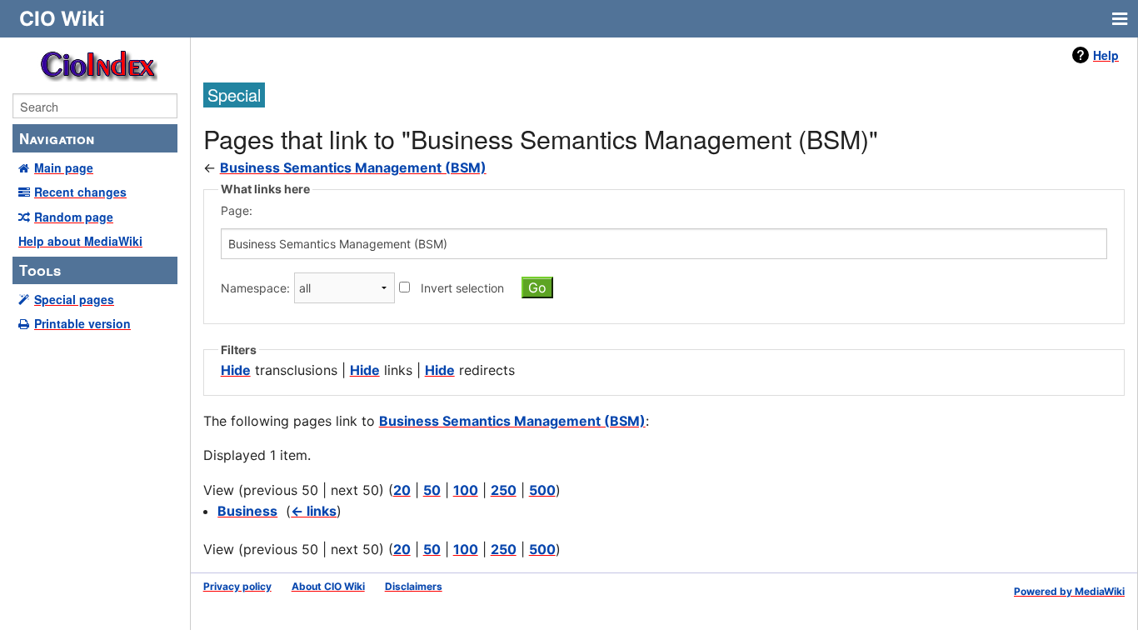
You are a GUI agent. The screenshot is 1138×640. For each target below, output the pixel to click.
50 (432, 490)
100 (465, 490)
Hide (236, 370)
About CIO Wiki (328, 586)
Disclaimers (413, 586)
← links (314, 510)
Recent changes (80, 191)
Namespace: (255, 288)
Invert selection (462, 288)
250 (504, 490)
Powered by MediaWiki (1069, 591)
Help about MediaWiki (80, 240)
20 (402, 490)
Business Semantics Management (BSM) (353, 167)
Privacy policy (237, 586)
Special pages (74, 299)
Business (247, 510)
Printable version (82, 323)
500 (542, 490)
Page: (236, 210)
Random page (73, 216)
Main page (63, 167)
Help (1106, 55)
